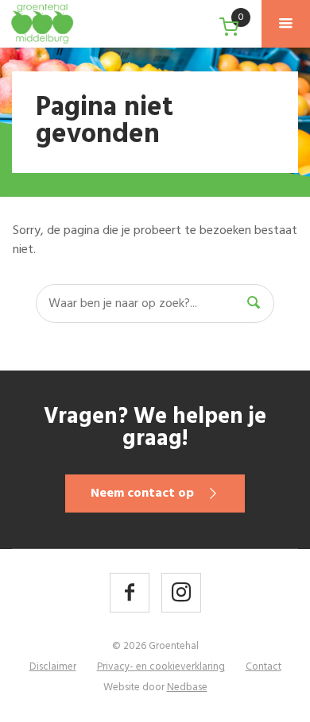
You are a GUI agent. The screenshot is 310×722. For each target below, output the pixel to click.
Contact (263, 667)
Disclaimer (52, 667)
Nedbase (187, 687)
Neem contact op (142, 493)
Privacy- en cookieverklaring (161, 667)
